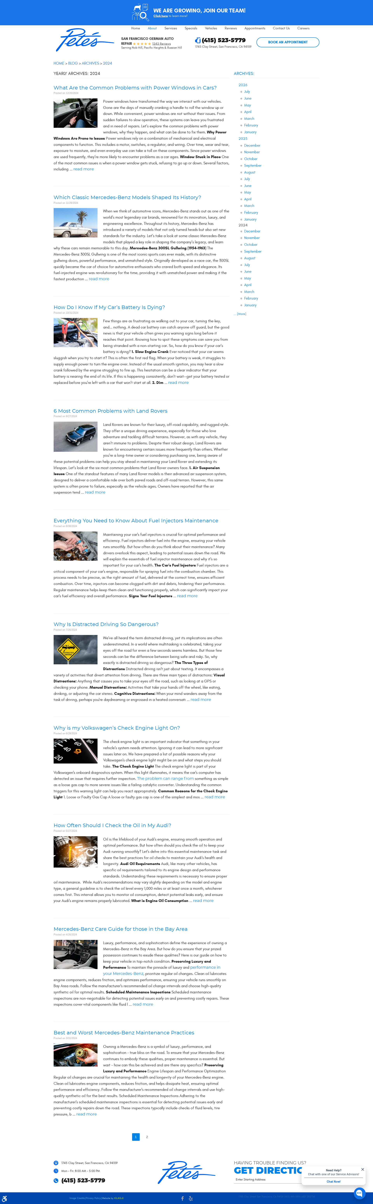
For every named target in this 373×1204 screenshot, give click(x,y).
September (252, 165)
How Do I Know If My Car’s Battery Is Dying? (109, 307)
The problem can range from (165, 779)
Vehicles (211, 28)
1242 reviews (161, 44)
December (252, 145)
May (247, 105)
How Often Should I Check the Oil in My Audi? (112, 825)
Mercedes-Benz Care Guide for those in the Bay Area (120, 929)
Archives (90, 63)
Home (135, 28)
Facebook (182, 1199)
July (247, 91)
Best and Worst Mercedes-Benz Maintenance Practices (124, 1033)
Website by (112, 1198)
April (247, 112)
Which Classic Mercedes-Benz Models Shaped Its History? (127, 197)
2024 (107, 63)
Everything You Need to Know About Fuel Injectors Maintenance (136, 520)
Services (171, 28)
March (249, 118)
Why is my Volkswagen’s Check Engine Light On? (117, 728)
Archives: (244, 73)
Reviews (231, 28)
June (247, 98)
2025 (243, 139)
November (252, 152)
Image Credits (77, 1198)
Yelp (190, 1199)
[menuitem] (135, 28)
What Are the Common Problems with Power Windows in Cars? (135, 88)
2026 (243, 85)
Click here (160, 16)
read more (83, 169)
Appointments (255, 28)
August (249, 172)
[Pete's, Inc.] (85, 40)
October (250, 159)
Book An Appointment (288, 42)
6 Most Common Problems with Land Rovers (110, 411)
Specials (191, 28)
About (152, 28)
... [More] (240, 314)
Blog (73, 63)
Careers (303, 28)
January (250, 132)
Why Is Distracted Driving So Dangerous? (106, 624)
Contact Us (281, 28)
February (251, 125)
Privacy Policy (93, 1198)
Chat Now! (334, 1181)
